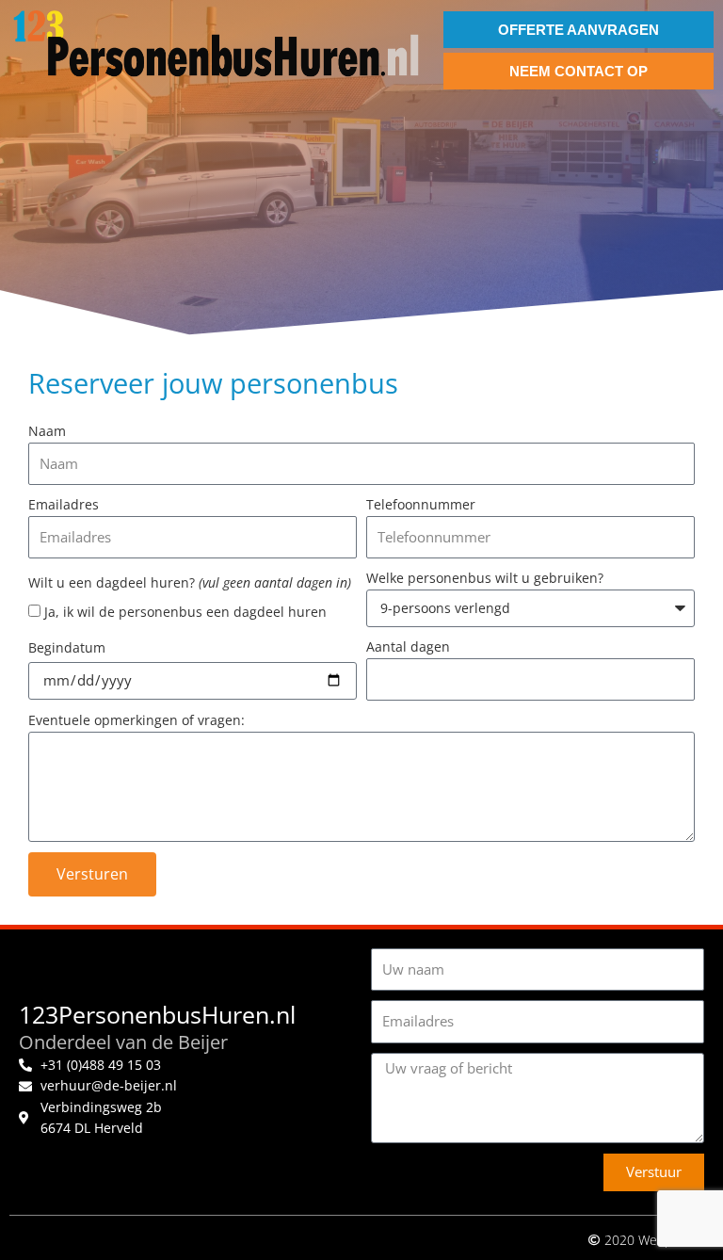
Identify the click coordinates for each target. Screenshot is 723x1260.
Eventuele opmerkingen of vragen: (136, 720)
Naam (47, 431)
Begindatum (66, 647)
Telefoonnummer (420, 504)
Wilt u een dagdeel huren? (189, 582)
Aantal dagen (408, 646)
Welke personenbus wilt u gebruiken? (484, 578)
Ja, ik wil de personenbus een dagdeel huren (185, 612)
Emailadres (63, 504)
